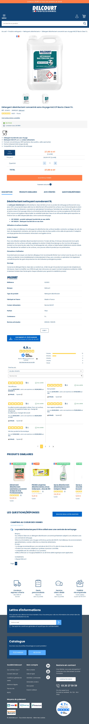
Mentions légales (12, 684)
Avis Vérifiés (49, 192)
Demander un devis (33, 682)
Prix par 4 (10, 157)
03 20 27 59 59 (69, 686)
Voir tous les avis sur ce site (27, 362)
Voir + (44, 330)
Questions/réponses (71, 192)
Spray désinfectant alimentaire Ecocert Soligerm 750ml (62, 487)
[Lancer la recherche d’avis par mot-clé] (81, 376)
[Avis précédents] (38, 446)
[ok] (58, 622)
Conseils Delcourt (12, 674)
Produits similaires (28, 192)
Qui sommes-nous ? (13, 670)
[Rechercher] (84, 23)
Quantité (12, 163)
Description (7, 192)
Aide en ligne (31, 674)
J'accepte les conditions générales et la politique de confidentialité (35, 626)
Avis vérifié (40, 383)
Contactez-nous (66, 679)
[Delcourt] (44, 9)
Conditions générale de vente (14, 679)
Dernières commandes (34, 678)
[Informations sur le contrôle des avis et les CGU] (37, 359)
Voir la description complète (11, 118)
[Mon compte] (76, 17)
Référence (10, 282)
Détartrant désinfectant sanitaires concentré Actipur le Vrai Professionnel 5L (18, 489)
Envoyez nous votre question (67, 514)
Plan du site (10, 688)
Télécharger (18, 652)
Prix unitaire (9, 152)
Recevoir (37, 652)
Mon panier (30, 686)
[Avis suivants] (53, 446)
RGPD (9, 692)
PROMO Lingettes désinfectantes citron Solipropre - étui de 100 (41, 487)
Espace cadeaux (32, 690)
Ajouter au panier (44, 178)
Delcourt (21, 110)
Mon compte (31, 670)
